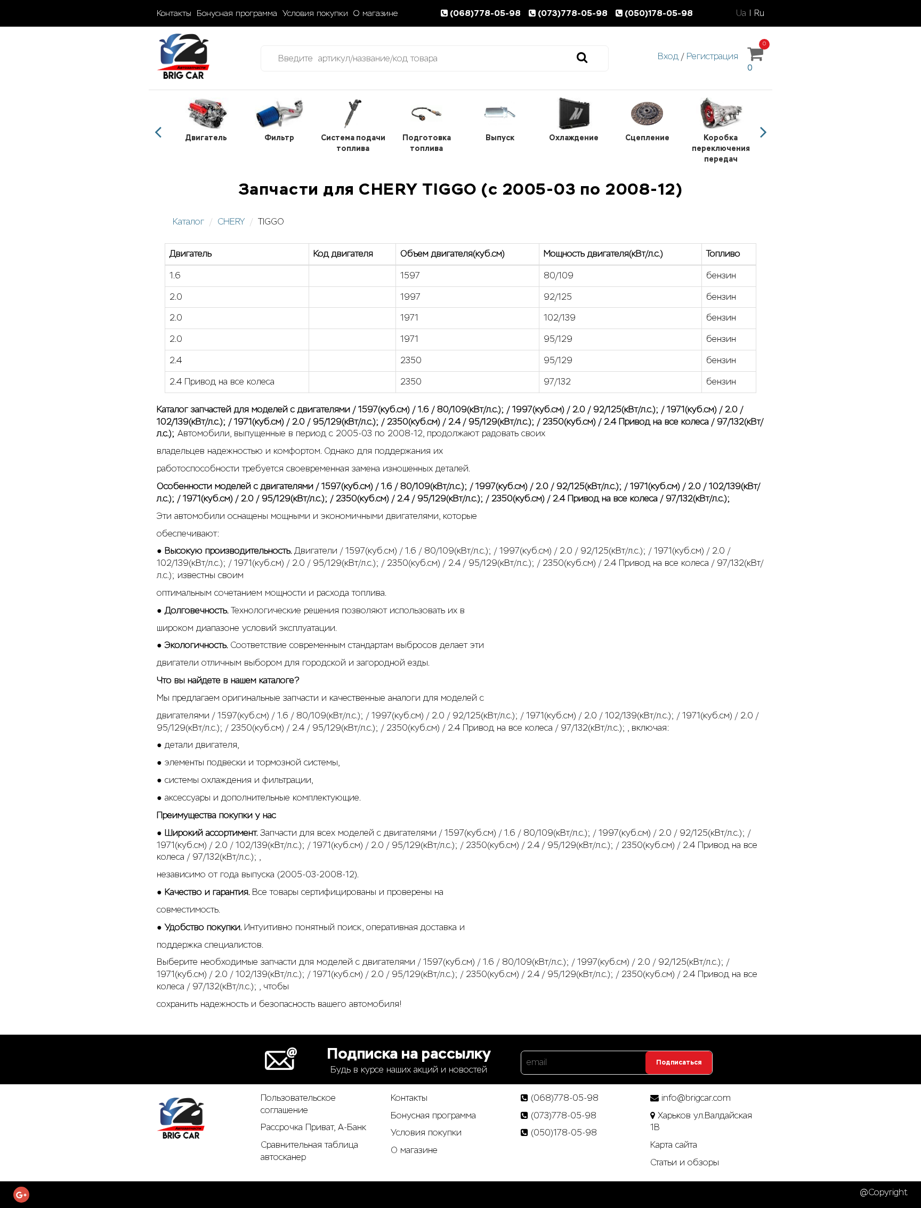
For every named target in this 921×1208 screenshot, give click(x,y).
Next (763, 132)
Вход (668, 56)
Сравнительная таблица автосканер (309, 1151)
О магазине (375, 13)
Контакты (174, 13)
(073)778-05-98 (574, 13)
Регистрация (712, 56)
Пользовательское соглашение (298, 1104)
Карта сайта (673, 1145)
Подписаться (678, 1062)
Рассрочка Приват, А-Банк (313, 1127)
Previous (158, 132)
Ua (741, 13)
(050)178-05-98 (659, 13)
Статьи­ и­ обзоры (684, 1162)
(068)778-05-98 (486, 13)
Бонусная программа (237, 13)
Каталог (188, 222)
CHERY (231, 222)
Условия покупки (315, 13)
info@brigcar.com (696, 1098)
